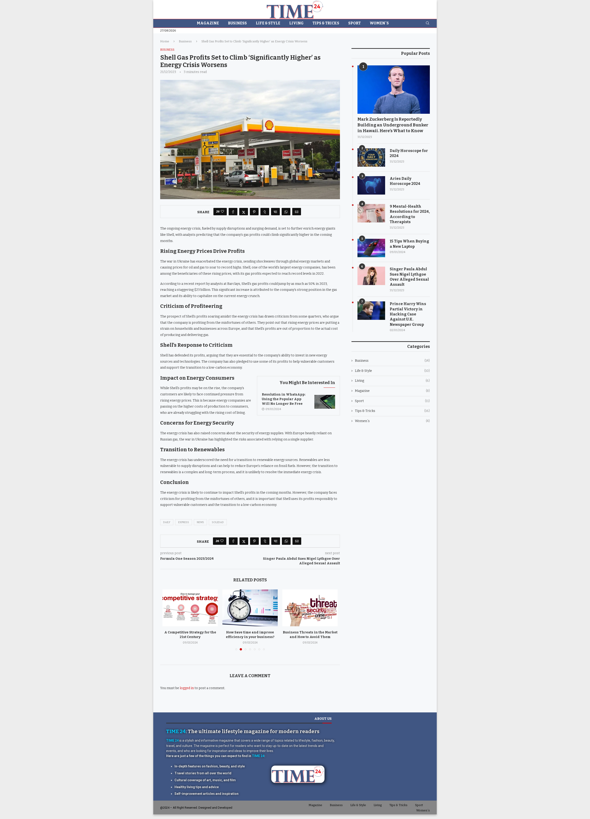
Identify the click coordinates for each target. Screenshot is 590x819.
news (200, 522)
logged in (187, 689)
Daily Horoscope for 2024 (409, 153)
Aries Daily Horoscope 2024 (405, 181)
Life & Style (268, 23)
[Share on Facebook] (233, 211)
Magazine (208, 23)
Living (296, 23)
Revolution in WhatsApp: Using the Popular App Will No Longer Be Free (284, 399)
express (183, 522)
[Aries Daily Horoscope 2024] (371, 185)
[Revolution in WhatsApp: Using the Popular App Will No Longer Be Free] (324, 402)
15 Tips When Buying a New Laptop (409, 243)
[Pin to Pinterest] (254, 211)
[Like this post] (222, 211)
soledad (218, 522)
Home (164, 41)
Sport (354, 23)
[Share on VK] (275, 211)
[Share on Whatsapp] (286, 211)
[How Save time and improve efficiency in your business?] (249, 607)
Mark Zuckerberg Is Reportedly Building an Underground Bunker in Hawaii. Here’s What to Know (392, 125)
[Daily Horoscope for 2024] (371, 157)
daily (166, 522)
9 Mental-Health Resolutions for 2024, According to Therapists (410, 214)
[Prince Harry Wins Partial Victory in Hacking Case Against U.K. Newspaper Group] (371, 310)
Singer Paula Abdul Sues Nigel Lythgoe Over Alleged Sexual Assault (409, 277)
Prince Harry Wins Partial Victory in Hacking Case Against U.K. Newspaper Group (408, 314)
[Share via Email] (296, 211)
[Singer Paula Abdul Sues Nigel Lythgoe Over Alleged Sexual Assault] (371, 276)
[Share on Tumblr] (264, 211)
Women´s (379, 23)
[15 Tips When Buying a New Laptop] (371, 248)
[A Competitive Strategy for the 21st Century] (188, 607)
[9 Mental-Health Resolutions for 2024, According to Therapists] (371, 213)
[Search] (427, 23)
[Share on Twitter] (243, 211)
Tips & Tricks (326, 23)
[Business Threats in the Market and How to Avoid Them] (310, 607)
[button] (169, 623)
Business (237, 23)
